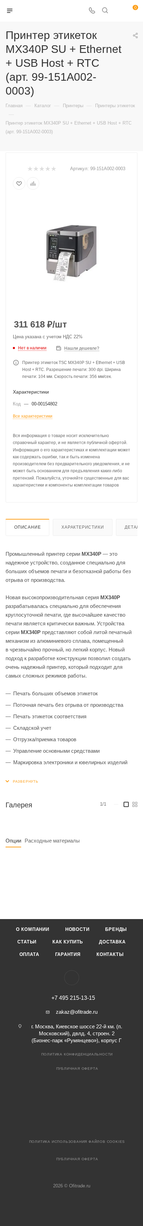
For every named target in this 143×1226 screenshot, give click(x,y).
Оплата (29, 954)
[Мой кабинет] (118, 11)
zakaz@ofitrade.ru (77, 1012)
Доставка (112, 941)
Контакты (110, 954)
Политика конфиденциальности (77, 1054)
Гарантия (68, 954)
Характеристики (82, 527)
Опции (13, 841)
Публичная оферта (77, 1068)
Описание (27, 527)
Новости (77, 929)
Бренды (116, 929)
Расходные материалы (52, 841)
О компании (32, 929)
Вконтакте (71, 977)
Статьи (26, 941)
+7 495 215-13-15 (73, 998)
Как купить (67, 941)
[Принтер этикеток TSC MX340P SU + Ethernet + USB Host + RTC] (71, 250)
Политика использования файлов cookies (77, 1142)
